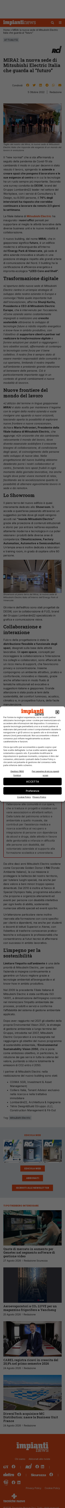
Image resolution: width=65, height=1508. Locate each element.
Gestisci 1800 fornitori (17, 773)
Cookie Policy (24, 797)
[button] (57, 712)
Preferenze (32, 790)
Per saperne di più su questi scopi (45, 773)
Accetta (32, 781)
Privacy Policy (39, 797)
